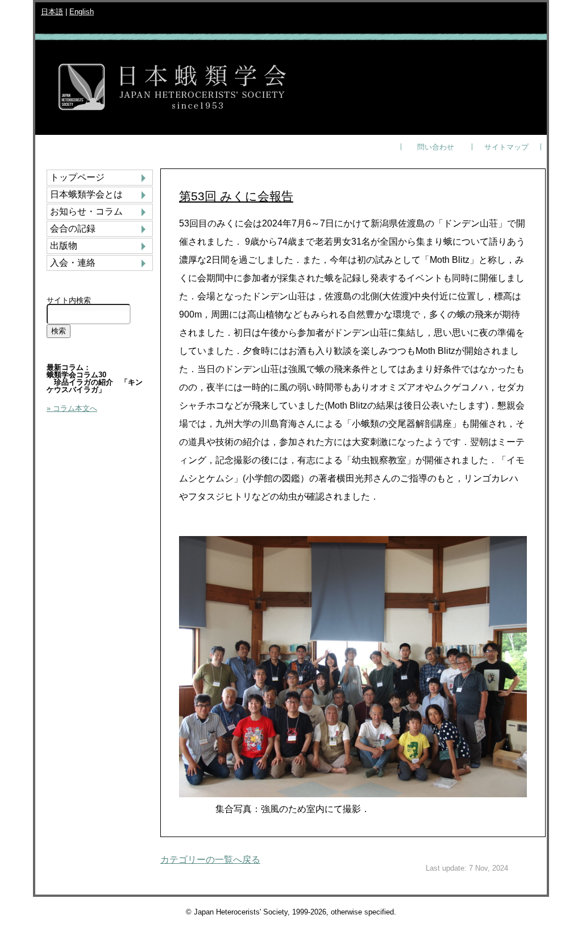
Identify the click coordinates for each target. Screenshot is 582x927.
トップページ (77, 177)
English (81, 11)
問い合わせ (435, 147)
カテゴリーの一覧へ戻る (210, 859)
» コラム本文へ (72, 408)
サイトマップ (506, 147)
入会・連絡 (72, 262)
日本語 (52, 11)
